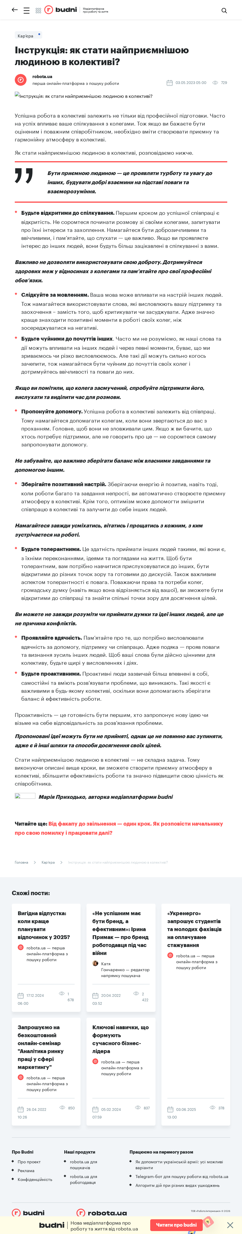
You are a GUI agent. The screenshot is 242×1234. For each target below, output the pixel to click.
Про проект (29, 1161)
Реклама (26, 1170)
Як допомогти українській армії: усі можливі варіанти (179, 1164)
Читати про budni (176, 1225)
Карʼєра (48, 862)
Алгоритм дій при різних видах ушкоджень (177, 1185)
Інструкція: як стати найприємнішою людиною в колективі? (117, 862)
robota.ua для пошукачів (83, 1164)
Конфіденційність (35, 1179)
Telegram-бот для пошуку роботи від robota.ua (181, 1176)
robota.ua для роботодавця (83, 1179)
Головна (22, 862)
